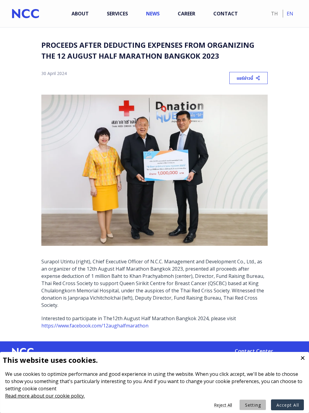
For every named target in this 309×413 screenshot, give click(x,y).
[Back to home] (25, 13)
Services (117, 13)
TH (275, 13)
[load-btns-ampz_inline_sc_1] (248, 80)
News (153, 13)
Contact (225, 13)
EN (290, 13)
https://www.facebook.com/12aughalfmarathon (94, 325)
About (80, 13)
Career (186, 13)
